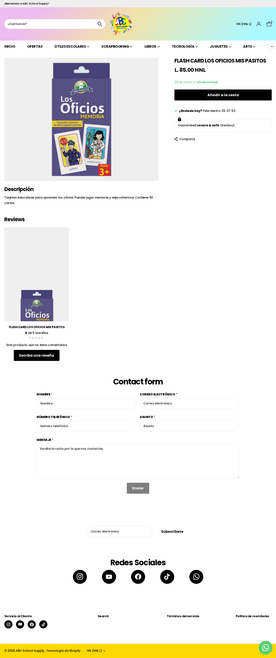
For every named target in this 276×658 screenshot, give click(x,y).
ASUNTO (147, 417)
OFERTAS (35, 46)
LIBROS (150, 46)
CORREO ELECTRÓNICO (158, 394)
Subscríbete (172, 531)
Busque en (100, 24)
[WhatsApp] (196, 577)
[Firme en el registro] (259, 24)
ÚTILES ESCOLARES (70, 46)
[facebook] (138, 577)
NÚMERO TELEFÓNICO (54, 417)
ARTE (247, 46)
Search (103, 616)
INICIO (9, 46)
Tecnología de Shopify (63, 651)
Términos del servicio (183, 616)
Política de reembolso (252, 616)
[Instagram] (80, 577)
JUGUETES (218, 46)
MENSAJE (45, 440)
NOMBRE (44, 394)
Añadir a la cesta (223, 94)
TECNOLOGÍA (183, 46)
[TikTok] (167, 577)
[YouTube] (109, 577)
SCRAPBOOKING (115, 46)
